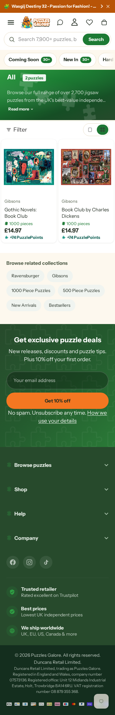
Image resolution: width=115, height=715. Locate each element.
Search (96, 39)
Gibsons (12, 201)
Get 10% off (58, 401)
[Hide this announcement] (108, 6)
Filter (20, 129)
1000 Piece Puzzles (31, 290)
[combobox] (48, 39)
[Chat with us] (60, 22)
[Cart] (104, 22)
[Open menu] (11, 22)
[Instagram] (29, 562)
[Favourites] (89, 22)
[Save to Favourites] (11, 185)
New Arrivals (24, 305)
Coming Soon (29, 59)
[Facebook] (12, 562)
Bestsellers (59, 305)
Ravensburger (25, 275)
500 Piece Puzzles (81, 290)
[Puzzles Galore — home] (35, 22)
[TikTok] (46, 562)
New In (76, 59)
